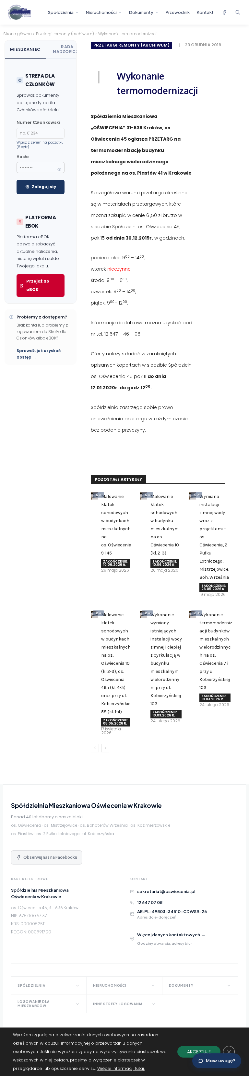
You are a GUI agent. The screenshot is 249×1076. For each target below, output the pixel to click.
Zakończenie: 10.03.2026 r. (164, 714)
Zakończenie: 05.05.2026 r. (115, 722)
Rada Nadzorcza (67, 49)
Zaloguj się (44, 186)
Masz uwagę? (220, 1061)
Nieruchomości (101, 12)
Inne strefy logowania (118, 1004)
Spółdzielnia (61, 12)
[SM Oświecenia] (25, 12)
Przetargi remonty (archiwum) (65, 34)
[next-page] (105, 748)
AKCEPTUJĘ (199, 1052)
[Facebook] (224, 12)
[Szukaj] (237, 12)
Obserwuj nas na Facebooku (50, 857)
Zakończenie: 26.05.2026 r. (213, 587)
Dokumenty (141, 12)
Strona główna (17, 34)
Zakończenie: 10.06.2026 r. (115, 563)
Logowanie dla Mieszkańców (33, 1004)
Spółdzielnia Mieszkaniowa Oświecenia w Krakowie (86, 805)
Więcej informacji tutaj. (121, 1068)
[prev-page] (95, 748)
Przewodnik (178, 12)
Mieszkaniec (25, 49)
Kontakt (205, 12)
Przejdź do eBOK (37, 285)
